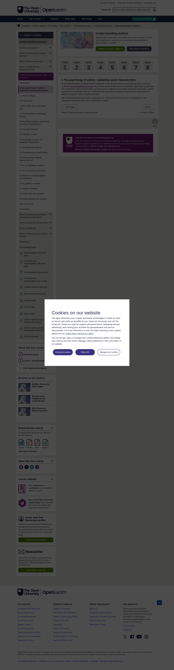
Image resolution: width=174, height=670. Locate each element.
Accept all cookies (63, 352)
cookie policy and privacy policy (79, 333)
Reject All (85, 352)
